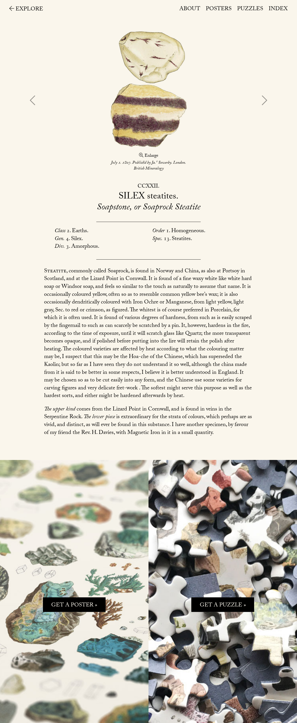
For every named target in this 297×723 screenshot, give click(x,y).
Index (278, 9)
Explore (28, 10)
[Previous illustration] (32, 101)
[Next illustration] (264, 101)
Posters (219, 9)
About (189, 9)
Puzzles (250, 9)
